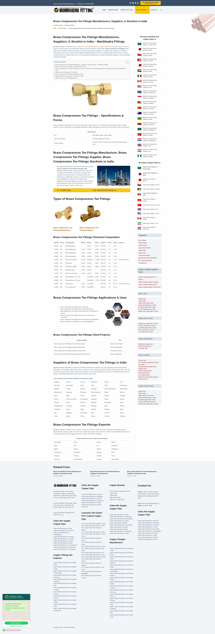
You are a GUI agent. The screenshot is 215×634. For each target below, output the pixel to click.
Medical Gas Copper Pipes (145, 344)
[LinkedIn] (135, 3)
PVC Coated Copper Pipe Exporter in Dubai (93, 546)
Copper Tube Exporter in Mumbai (119, 527)
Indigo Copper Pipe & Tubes (146, 303)
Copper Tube (141, 253)
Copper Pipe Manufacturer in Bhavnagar (121, 516)
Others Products (141, 9)
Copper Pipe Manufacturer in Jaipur (147, 535)
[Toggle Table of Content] (126, 62)
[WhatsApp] (138, 3)
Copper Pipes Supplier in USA (151, 213)
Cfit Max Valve (142, 360)
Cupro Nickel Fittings (144, 255)
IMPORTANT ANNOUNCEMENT (147, 258)
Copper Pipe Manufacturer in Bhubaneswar (65, 545)
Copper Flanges (142, 245)
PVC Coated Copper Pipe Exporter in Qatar (93, 523)
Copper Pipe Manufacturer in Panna (63, 541)
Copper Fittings (142, 242)
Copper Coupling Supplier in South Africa (149, 287)
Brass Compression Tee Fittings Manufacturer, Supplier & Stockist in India (93, 46)
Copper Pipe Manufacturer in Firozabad (148, 529)
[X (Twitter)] (133, 3)
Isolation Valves (142, 368)
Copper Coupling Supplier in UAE (147, 284)
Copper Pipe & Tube (126, 9)
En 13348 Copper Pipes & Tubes (147, 327)
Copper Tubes (142, 301)
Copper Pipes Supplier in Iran (150, 223)
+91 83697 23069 (65, 190)
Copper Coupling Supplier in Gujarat (148, 282)
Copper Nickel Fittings (144, 248)
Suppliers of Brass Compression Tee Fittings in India (69, 76)
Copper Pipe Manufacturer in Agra (62, 528)
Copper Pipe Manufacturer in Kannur (91, 498)
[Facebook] (130, 3)
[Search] (161, 10)
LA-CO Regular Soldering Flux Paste (148, 362)
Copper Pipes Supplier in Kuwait (151, 189)
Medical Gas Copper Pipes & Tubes (148, 311)
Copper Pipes (142, 250)
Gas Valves (141, 364)
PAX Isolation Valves (144, 375)
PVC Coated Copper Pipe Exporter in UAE (93, 525)
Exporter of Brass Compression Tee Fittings (83, 429)
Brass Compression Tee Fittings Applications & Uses (69, 74)
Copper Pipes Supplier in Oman (151, 184)
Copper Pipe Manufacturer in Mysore (63, 530)
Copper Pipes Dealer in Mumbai (118, 523)
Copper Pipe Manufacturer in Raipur (119, 533)
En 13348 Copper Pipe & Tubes (147, 307)
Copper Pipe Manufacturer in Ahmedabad (121, 518)
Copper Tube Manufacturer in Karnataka (121, 531)
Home (104, 9)
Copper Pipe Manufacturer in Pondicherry (64, 547)
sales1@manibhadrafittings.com (106, 190)
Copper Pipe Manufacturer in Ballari (63, 543)
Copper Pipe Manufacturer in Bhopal (148, 537)
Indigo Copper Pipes (115, 497)
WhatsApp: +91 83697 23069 (85, 4)
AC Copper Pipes (143, 348)
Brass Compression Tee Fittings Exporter (66, 78)
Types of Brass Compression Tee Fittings (66, 72)
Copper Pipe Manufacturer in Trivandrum (92, 500)
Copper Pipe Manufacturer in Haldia (91, 502)
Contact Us (154, 9)
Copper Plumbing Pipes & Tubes (147, 305)
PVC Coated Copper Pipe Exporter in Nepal (93, 557)
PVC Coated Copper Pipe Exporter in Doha (93, 532)
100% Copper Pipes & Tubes (146, 329)
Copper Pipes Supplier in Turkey (151, 205)
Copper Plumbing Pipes (144, 346)
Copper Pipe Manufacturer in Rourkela (148, 524)
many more (70, 507)
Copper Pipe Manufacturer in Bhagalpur (92, 496)
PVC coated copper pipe (145, 260)
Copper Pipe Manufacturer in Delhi (119, 514)
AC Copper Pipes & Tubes (145, 331)
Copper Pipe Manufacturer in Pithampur (148, 522)
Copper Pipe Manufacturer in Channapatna (149, 531)
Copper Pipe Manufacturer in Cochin (148, 527)
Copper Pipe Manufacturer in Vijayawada (64, 549)
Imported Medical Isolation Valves (147, 366)
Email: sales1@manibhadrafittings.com (64, 4)
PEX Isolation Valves (144, 373)
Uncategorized (142, 263)
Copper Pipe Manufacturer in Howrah (148, 533)
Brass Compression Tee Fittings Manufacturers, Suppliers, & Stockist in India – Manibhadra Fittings (82, 64)
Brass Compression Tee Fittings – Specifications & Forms (71, 66)
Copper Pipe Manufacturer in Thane (148, 539)
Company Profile (113, 9)
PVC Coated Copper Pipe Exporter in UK (92, 552)
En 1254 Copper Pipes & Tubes (147, 309)
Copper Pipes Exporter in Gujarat (119, 529)
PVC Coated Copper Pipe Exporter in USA (93, 554)
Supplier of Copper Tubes (76, 185)
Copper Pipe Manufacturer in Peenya (63, 539)
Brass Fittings (70, 25)
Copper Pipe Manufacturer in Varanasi (63, 536)
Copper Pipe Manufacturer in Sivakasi (91, 494)
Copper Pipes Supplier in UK (150, 209)
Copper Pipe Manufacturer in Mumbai (148, 520)
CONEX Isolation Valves (145, 370)
